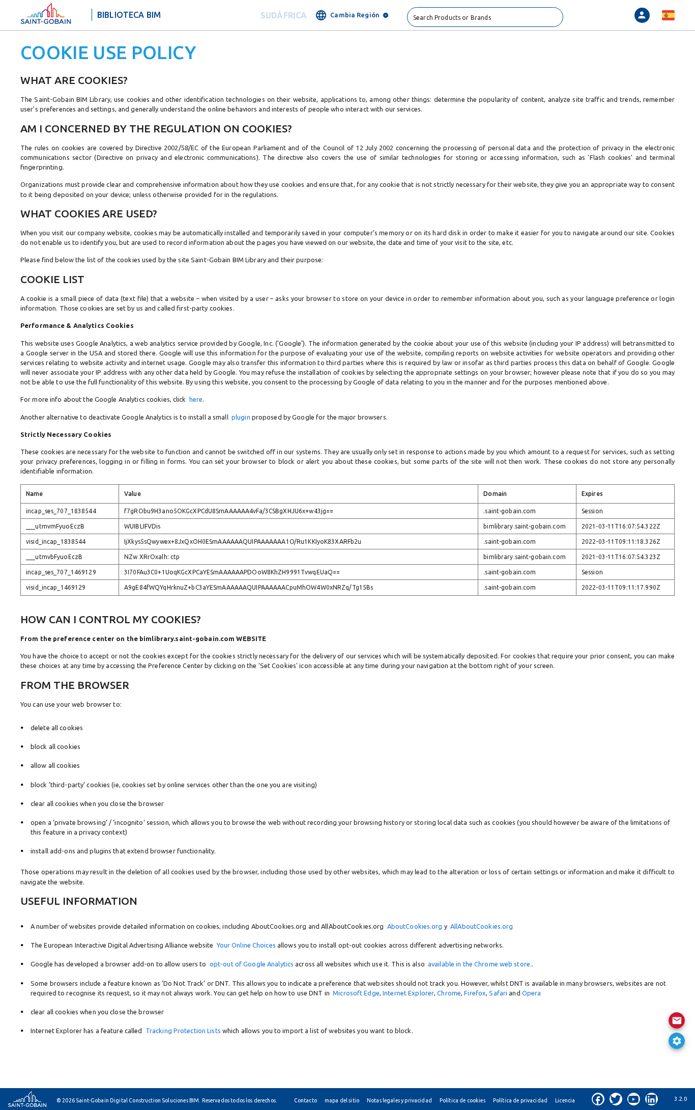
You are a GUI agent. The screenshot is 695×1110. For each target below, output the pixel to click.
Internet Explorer (408, 992)
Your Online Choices (246, 945)
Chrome (449, 992)
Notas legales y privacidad (399, 1100)
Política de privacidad (520, 1100)
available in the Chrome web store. (480, 963)
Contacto (305, 1100)
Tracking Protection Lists (183, 1030)
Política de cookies (462, 1100)
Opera (531, 992)
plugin (240, 417)
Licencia (565, 1100)
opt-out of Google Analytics (252, 963)
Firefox (475, 992)
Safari (498, 992)
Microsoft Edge (356, 992)
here (195, 399)
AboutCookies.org (413, 926)
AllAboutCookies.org (480, 926)
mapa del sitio (342, 1100)
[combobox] (485, 17)
